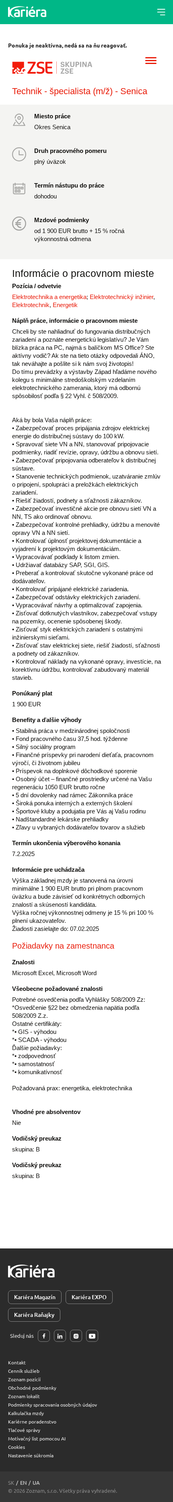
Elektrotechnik (30, 304)
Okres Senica (52, 127)
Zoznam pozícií (24, 1379)
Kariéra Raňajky (34, 1314)
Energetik (65, 304)
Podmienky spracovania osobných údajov (52, 1404)
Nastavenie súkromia (31, 1455)
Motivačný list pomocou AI (37, 1438)
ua (36, 1482)
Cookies (16, 1447)
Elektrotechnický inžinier (121, 296)
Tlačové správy (24, 1430)
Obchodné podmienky (32, 1387)
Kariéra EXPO (89, 1297)
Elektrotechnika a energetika (49, 296)
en (23, 1482)
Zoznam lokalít (24, 1396)
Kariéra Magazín (35, 1297)
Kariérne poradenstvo (32, 1421)
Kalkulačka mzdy (26, 1413)
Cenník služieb (23, 1371)
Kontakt (17, 1362)
